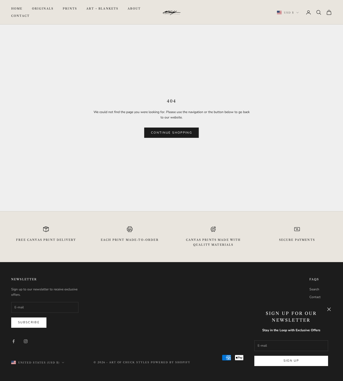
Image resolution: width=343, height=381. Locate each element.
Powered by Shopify (170, 362)
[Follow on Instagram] (25, 341)
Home (17, 8)
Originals (42, 8)
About (134, 8)
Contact (20, 16)
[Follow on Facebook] (13, 341)
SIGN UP (291, 361)
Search (314, 289)
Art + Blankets (102, 8)
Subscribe (29, 322)
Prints (70, 8)
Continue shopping (171, 133)
